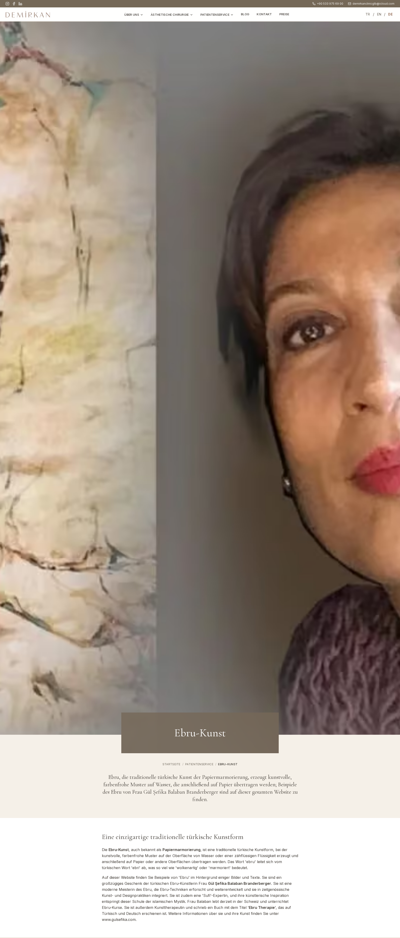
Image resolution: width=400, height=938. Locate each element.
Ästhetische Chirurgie (170, 14)
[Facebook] (14, 4)
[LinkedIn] (20, 4)
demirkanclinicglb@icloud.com (373, 3)
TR (368, 14)
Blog (245, 14)
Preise (284, 14)
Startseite (171, 764)
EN (379, 14)
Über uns (131, 14)
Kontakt (264, 14)
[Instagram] (7, 4)
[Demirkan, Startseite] (28, 14)
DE (390, 14)
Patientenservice (214, 14)
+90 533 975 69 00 (330, 3)
